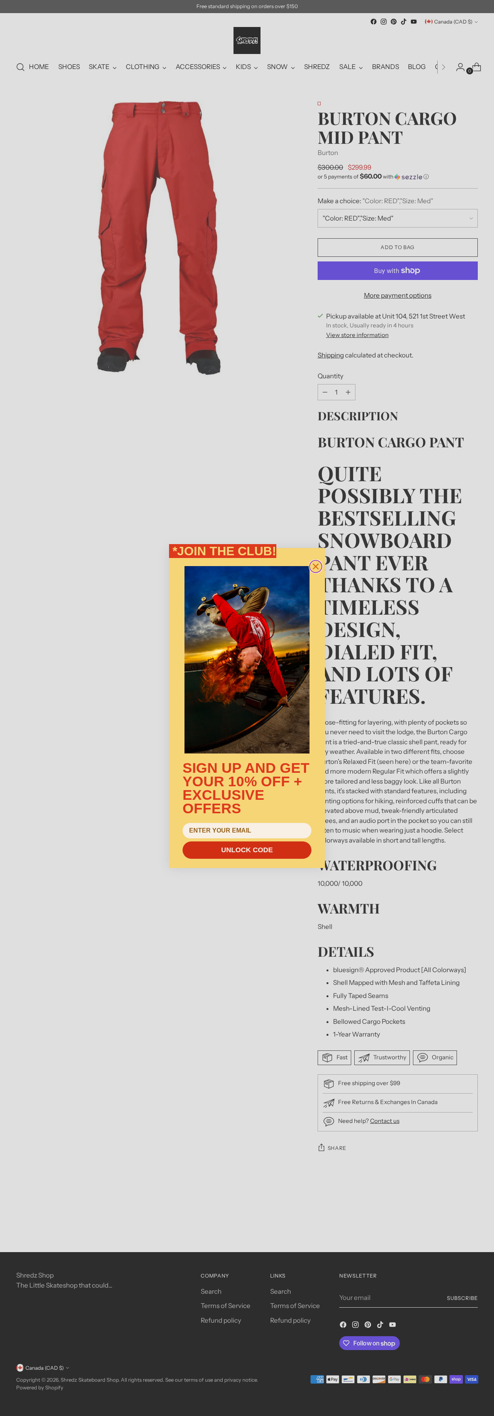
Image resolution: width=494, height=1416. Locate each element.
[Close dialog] (316, 566)
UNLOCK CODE (247, 850)
